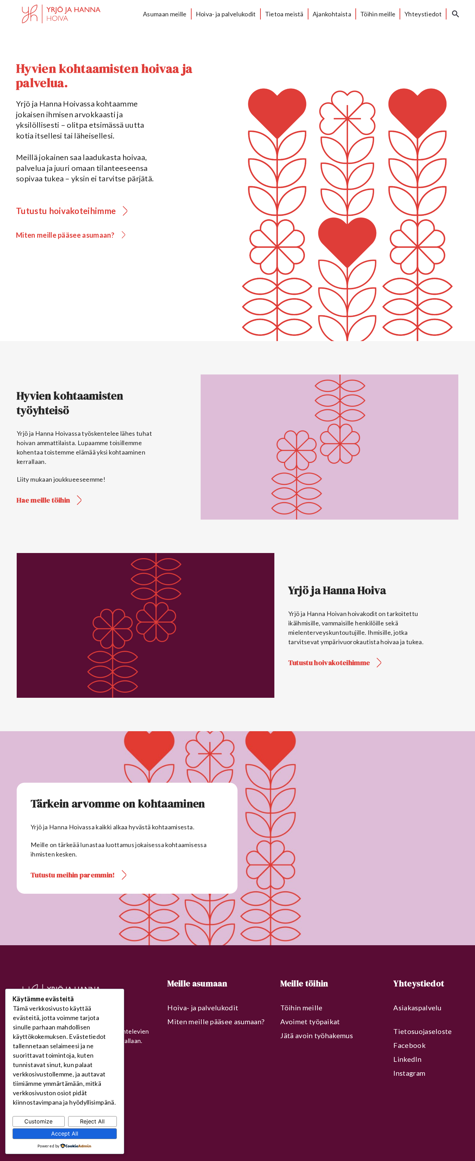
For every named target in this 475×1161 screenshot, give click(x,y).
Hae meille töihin (43, 500)
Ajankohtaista (332, 14)
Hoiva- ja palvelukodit (226, 14)
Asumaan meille (164, 14)
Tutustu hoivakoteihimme (66, 211)
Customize (38, 1121)
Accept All (64, 1133)
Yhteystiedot (423, 14)
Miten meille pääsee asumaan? (65, 235)
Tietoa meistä (284, 14)
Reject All (92, 1121)
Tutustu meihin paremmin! (73, 875)
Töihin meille (377, 14)
